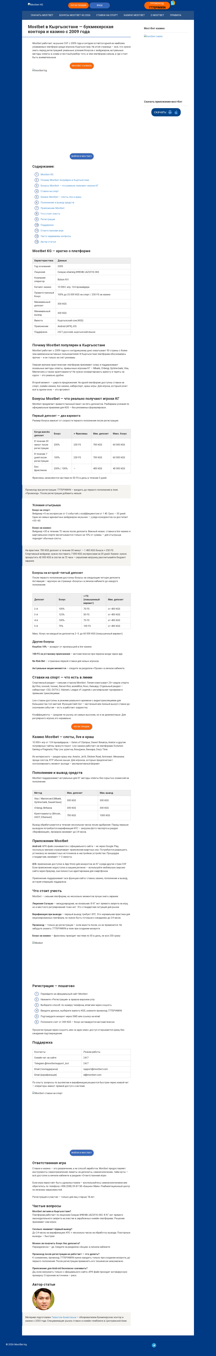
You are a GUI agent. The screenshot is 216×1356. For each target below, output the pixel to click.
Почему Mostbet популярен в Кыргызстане (65, 180)
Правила (175, 15)
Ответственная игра (52, 230)
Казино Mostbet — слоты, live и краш (61, 197)
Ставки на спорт (107, 15)
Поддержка (47, 225)
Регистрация (48, 219)
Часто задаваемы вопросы (56, 236)
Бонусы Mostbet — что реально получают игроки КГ (69, 185)
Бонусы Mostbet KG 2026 (74, 15)
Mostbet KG (47, 174)
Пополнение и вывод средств (57, 202)
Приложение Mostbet (53, 208)
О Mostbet (157, 15)
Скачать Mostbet (42, 15)
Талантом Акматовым (63, 1317)
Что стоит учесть (50, 213)
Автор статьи (48, 241)
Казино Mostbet (134, 15)
